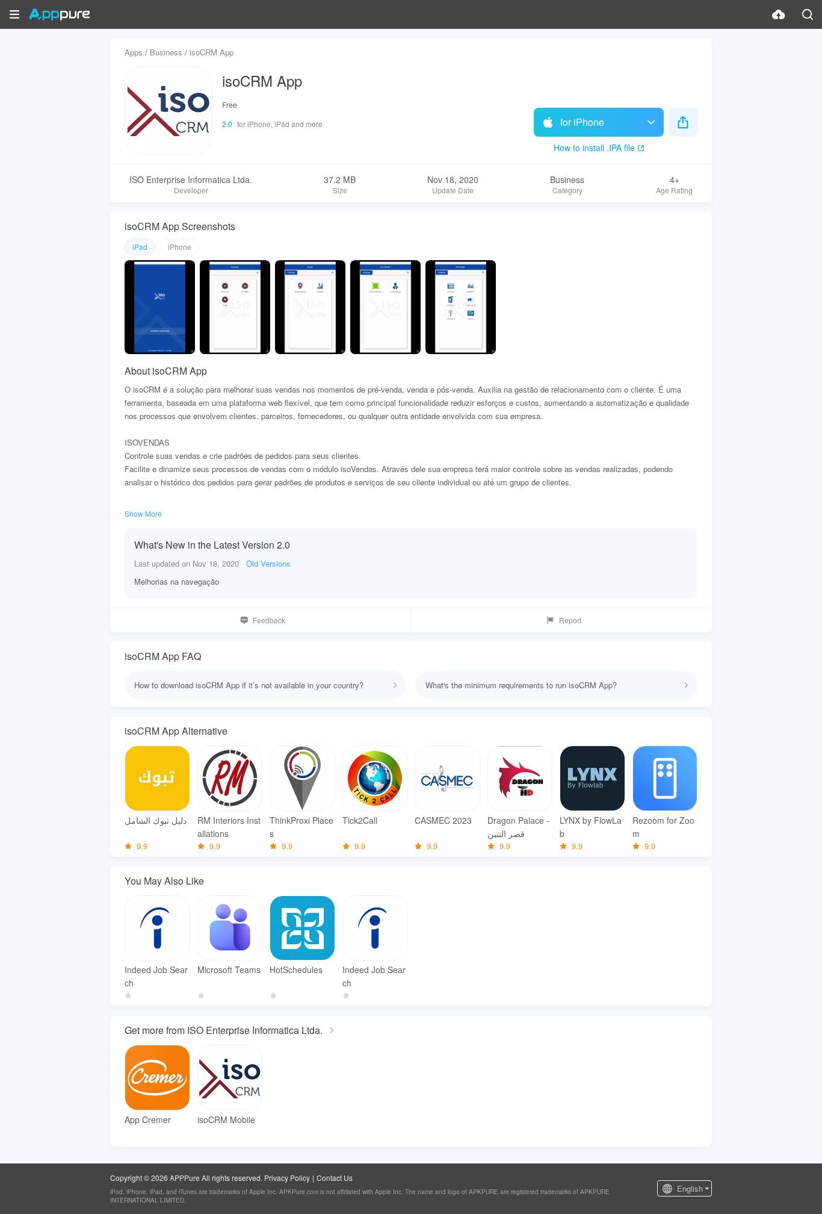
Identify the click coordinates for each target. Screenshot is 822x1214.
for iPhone (582, 122)
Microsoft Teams (229, 969)
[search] (807, 14)
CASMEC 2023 (443, 820)
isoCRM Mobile (226, 1119)
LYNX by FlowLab (591, 826)
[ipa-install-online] (778, 14)
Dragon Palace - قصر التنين (518, 826)
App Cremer (148, 1119)
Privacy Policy (287, 1177)
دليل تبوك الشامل (156, 820)
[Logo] (59, 14)
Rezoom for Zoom (663, 826)
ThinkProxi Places (301, 826)
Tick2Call (359, 820)
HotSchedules (296, 969)
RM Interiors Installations (229, 826)
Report (570, 620)
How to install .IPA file (594, 148)
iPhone (179, 246)
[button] (14, 14)
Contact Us (335, 1177)
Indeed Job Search (156, 976)
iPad (139, 246)
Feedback (269, 620)
